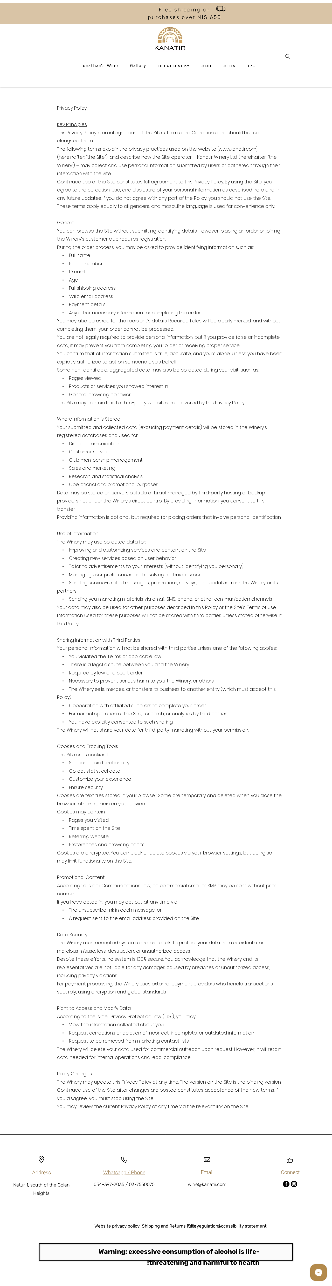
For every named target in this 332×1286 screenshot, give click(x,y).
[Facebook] (286, 1184)
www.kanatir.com (237, 149)
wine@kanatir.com (207, 1184)
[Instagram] (294, 1184)
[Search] (287, 56)
